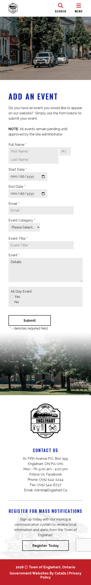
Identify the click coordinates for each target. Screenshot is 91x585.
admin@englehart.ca (50, 490)
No (16, 302)
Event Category (21, 220)
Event (14, 255)
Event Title (18, 238)
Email (13, 204)
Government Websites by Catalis (38, 573)
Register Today (45, 546)
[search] (60, 8)
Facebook (54, 474)
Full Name (17, 145)
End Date (16, 187)
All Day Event (21, 291)
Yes (17, 297)
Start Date (17, 170)
